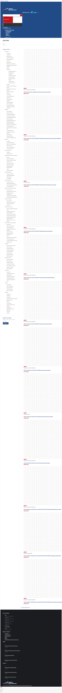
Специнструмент (11, 81)
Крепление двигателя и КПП (11, 117)
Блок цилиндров (9, 111)
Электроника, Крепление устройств (11, 107)
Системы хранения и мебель (12, 79)
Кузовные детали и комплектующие (10, 167)
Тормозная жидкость (10, 148)
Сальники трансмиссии (10, 278)
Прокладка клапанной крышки (11, 124)
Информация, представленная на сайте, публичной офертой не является (21, 685)
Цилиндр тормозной (10, 267)
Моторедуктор (9, 303)
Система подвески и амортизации (10, 222)
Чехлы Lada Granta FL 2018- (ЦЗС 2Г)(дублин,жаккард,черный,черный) (37, 370)
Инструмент (9, 69)
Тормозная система (8, 257)
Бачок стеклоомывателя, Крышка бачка (12, 209)
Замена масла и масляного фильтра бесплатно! (12, 650)
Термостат (8, 205)
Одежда (8, 93)
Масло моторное (9, 145)
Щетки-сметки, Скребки (10, 105)
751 (23, 607)
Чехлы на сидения (9, 103)
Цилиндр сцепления (10, 254)
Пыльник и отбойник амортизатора (10, 234)
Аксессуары (7, 51)
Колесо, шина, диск (8, 150)
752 (24, 607)
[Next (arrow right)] (1, 690)
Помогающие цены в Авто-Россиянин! (11, 660)
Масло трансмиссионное (11, 147)
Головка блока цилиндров (11, 114)
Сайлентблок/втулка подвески (12, 237)
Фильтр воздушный (10, 286)
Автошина (8, 152)
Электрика (6, 292)
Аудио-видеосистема (10, 57)
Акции (6, 637)
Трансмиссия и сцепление (11, 279)
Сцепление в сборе (10, 251)
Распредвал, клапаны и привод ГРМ (12, 128)
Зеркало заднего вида (10, 164)
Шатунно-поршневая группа (11, 137)
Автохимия (8, 54)
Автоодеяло (9, 53)
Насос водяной (9, 200)
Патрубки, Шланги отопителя (11, 191)
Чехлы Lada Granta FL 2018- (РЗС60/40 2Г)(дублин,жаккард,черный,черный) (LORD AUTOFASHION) (42, 138)
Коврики (8, 84)
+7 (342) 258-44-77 (7, 28)
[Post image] (6, 644)
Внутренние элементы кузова (11, 160)
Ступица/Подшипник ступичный (12, 240)
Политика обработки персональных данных (12, 639)
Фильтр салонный (9, 289)
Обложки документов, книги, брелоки (11, 90)
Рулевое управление (8, 172)
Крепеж (8, 87)
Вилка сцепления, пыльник (11, 245)
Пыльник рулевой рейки (10, 175)
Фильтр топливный (10, 290)
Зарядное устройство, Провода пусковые (12, 66)
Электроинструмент (12, 82)
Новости (6, 638)
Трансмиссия (7, 270)
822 (28, 607)
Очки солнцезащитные (10, 96)
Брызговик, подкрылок (10, 158)
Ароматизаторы (9, 56)
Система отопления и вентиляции (10, 188)
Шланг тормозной (9, 268)
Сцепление (6, 243)
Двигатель (6, 109)
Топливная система (10, 136)
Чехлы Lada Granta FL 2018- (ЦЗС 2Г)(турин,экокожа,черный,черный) (37, 463)
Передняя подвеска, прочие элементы (11, 230)
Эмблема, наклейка (10, 170)
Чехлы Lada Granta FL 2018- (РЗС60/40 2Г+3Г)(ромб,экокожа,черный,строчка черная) (40, 184)
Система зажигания (8, 180)
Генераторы (9, 297)
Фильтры (6, 282)
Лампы (8, 301)
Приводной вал (9, 275)
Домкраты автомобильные (11, 63)
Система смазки (9, 134)
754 (27, 607)
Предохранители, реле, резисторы (10, 310)
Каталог (4, 44)
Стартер (8, 313)
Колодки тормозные (10, 262)
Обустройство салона (10, 91)
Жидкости (6, 139)
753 (26, 607)
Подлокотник (9, 97)
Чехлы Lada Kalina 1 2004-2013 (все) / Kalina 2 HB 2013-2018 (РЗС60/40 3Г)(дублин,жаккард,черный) (42, 509)
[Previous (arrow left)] (0, 690)
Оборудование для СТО (12, 71)
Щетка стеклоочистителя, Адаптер (11, 220)
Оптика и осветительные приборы (11, 305)
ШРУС (8, 281)
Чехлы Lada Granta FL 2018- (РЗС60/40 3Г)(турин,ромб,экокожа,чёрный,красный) (39, 277)
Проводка (8, 311)
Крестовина (9, 272)
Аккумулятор (9, 294)
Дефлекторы (9, 62)
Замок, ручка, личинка (10, 163)
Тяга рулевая (9, 178)
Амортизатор (9, 224)
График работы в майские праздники (11, 672)
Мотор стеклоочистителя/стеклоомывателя (11, 212)
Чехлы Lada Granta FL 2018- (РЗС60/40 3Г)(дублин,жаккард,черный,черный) (38, 231)
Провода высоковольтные (11, 183)
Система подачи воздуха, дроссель (11, 133)
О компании (7, 633)
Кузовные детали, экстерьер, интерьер (11, 155)
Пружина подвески (10, 231)
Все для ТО (8, 60)
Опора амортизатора (10, 227)
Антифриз (8, 141)
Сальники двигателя (10, 130)
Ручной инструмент (12, 77)
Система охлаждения (8, 198)
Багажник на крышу (10, 59)
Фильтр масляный (9, 287)
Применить (6, 323)
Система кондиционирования (11, 195)
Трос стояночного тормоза (11, 265)
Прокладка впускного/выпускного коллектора (10, 123)
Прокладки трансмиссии (10, 276)
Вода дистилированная (10, 142)
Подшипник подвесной (10, 273)
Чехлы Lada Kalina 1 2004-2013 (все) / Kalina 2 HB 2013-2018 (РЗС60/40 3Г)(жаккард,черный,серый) (42, 555)
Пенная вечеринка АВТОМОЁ (9, 655)
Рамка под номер (9, 99)
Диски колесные (9, 153)
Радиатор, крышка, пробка (11, 202)
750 (22, 607)
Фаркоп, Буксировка (10, 102)
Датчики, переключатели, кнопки (12, 298)
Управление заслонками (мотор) (12, 197)
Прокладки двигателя (10, 126)
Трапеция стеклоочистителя (11, 215)
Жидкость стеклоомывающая (11, 144)
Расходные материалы (12, 75)
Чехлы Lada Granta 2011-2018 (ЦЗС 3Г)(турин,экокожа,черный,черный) (37, 92)
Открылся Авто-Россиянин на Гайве (10, 667)
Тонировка (8, 100)
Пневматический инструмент (11, 74)
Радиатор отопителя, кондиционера (10, 194)
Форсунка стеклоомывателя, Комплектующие (11, 218)
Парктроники (9, 307)
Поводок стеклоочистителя (11, 214)
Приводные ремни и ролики (11, 120)
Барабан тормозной (10, 259)
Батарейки (8, 295)
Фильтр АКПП (9, 284)
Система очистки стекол (8, 206)
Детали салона (9, 161)
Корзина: (8, 37)
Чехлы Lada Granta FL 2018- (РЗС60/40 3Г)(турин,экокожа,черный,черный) (38, 323)
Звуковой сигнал (9, 300)
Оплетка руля (9, 94)
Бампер (8, 157)
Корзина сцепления (10, 248)
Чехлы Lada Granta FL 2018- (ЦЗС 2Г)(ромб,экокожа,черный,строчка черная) (38, 416)
